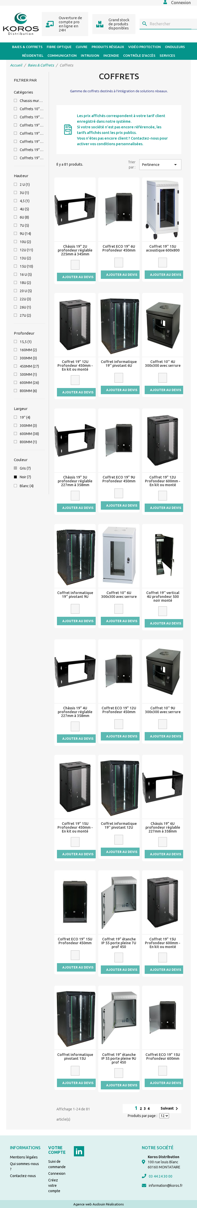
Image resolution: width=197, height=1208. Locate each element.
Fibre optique (59, 47)
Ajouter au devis (77, 277)
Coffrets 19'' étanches (31, 158)
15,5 (26, 342)
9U (25, 234)
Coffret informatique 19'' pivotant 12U (119, 825)
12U (26, 250)
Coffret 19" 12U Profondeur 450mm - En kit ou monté (75, 365)
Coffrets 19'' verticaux (31, 142)
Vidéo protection (144, 47)
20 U (26, 291)
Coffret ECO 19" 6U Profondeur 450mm (118, 248)
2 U (25, 185)
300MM (28, 358)
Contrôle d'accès (139, 55)
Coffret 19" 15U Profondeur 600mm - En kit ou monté (162, 943)
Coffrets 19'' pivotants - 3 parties (31, 133)
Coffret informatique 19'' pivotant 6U (119, 364)
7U (24, 225)
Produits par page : (142, 1116)
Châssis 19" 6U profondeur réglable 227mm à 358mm (162, 827)
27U (25, 315)
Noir (25, 477)
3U (24, 193)
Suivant (170, 1109)
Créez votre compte (54, 1185)
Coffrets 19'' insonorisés (31, 125)
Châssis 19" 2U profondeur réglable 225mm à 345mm (75, 250)
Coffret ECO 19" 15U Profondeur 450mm (75, 941)
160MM (28, 350)
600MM (29, 383)
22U (25, 299)
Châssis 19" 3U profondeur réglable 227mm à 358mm (75, 481)
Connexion (56, 1173)
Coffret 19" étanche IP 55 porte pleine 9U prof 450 (118, 1058)
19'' (25, 417)
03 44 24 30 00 (160, 1176)
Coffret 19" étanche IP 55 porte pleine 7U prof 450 (118, 943)
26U (25, 307)
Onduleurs (175, 47)
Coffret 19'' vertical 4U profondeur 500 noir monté (162, 596)
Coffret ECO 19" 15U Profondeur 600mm (162, 1057)
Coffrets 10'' (31, 109)
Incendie (111, 55)
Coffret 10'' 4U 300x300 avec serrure (163, 364)
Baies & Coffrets (27, 47)
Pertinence (160, 165)
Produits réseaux (108, 47)
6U (24, 217)
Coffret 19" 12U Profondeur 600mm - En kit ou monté (162, 481)
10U (25, 242)
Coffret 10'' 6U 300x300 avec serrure (119, 595)
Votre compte (57, 1150)
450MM (29, 366)
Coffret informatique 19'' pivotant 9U (75, 595)
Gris (25, 468)
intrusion (90, 55)
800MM (28, 391)
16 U (26, 274)
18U (25, 283)
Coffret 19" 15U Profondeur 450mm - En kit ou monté (75, 827)
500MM (28, 374)
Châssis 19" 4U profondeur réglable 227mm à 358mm (75, 712)
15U (26, 266)
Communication (62, 55)
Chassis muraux (31, 101)
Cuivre (81, 47)
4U (24, 209)
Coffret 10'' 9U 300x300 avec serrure (163, 710)
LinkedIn (79, 1151)
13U (25, 258)
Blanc (27, 486)
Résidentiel (32, 55)
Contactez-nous (23, 1176)
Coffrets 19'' (31, 117)
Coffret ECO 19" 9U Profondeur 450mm (118, 479)
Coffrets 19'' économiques (31, 150)
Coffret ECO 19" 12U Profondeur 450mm (119, 710)
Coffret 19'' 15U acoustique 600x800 (163, 248)
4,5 (24, 201)
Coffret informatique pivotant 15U (75, 1057)
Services (167, 55)
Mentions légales (24, 1157)
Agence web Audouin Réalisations (98, 1204)
